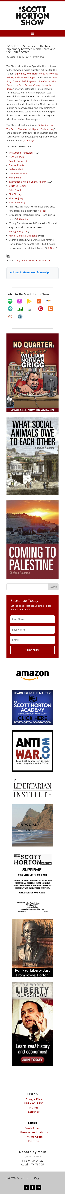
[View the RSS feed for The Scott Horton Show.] (38, 301)
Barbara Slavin (16, 169)
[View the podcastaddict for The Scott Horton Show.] (50, 308)
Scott (12, 56)
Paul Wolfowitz (16, 165)
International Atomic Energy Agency (27, 181)
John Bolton (15, 177)
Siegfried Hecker (17, 185)
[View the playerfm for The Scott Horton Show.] (40, 308)
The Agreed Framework (21, 152)
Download (44, 260)
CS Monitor (23, 219)
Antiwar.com (34, 1137)
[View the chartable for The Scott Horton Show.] (20, 316)
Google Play (34, 1099)
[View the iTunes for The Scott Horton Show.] (19, 301)
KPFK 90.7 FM (33, 1103)
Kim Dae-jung (16, 198)
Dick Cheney (15, 194)
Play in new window (26, 260)
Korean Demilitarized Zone (23, 235)
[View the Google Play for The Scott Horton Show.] (29, 301)
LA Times (51, 248)
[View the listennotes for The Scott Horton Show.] (10, 316)
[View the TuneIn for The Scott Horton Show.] (10, 308)
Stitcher (34, 1111)
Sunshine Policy (17, 202)
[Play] (8, 256)
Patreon (33, 1141)
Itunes (33, 1107)
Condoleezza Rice (18, 173)
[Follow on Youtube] (38, 1187)
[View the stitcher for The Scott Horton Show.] (48, 300)
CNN (42, 210)
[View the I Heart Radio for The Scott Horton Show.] (30, 309)
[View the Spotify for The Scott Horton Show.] (10, 301)
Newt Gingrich (16, 156)
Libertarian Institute (33, 1132)
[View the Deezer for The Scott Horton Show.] (20, 309)
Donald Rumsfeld (18, 161)
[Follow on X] (26, 1187)
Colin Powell (15, 190)
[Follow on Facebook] (32, 1187)
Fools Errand (34, 1128)
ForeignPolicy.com (18, 231)
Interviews (38, 56)
